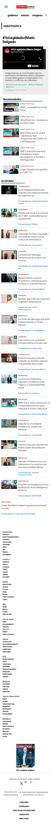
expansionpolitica (25, 782)
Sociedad (6, 577)
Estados (5, 572)
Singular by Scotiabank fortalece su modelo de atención (29, 426)
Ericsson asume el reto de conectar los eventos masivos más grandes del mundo (33, 361)
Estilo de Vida (7, 734)
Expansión (7, 532)
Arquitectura (7, 649)
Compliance (24, 806)
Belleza (5, 594)
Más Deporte (7, 709)
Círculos (5, 589)
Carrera (22, 251)
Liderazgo (6, 686)
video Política (27, 104)
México (5, 564)
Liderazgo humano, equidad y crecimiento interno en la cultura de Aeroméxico (33, 236)
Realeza (5, 587)
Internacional (7, 542)
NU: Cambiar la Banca (25, 770)
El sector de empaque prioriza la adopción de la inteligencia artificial (33, 487)
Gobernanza (7, 664)
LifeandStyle (7, 554)
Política (6, 559)
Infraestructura (7, 646)
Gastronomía (7, 721)
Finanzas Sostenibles (9, 669)
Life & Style (8, 619)
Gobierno (6, 562)
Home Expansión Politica (11, 537)
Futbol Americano (8, 704)
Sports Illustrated (11, 696)
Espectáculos (7, 584)
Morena (11, 87)
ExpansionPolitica (31, 782)
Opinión (5, 574)
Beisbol (5, 701)
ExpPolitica (20, 782)
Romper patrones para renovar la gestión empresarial (33, 300)
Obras (5, 547)
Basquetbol (6, 706)
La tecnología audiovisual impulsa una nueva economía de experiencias (33, 192)
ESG (4, 549)
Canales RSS (24, 814)
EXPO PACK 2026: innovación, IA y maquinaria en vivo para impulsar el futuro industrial (34, 405)
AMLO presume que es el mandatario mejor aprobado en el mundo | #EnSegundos (32, 155)
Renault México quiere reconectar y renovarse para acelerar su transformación (32, 280)
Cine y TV (6, 629)
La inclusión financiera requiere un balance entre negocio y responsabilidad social (31, 383)
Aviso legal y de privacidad (24, 810)
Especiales (6, 691)
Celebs (5, 612)
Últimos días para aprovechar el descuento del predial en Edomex (33, 447)
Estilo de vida (7, 614)
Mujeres (5, 552)
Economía (23, 209)
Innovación (6, 671)
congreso (37, 15)
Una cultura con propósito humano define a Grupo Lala (32, 341)
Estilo (4, 621)
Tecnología (24, 186)
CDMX (5, 569)
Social (5, 661)
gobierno (13, 15)
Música (5, 631)
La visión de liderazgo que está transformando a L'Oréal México (33, 322)
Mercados (6, 502)
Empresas (22, 230)
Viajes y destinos (8, 726)
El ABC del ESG (7, 674)
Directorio (24, 818)
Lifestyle (5, 711)
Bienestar (6, 731)
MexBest (7, 719)
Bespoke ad (23, 274)
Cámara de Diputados (17, 84)
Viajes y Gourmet (8, 597)
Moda (5, 592)
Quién (5, 582)
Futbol (5, 699)
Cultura (5, 599)
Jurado (5, 736)
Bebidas (5, 724)
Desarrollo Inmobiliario (10, 644)
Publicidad (24, 802)
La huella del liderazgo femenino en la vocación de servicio (32, 257)
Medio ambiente (8, 659)
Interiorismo (7, 651)
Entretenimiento (8, 624)
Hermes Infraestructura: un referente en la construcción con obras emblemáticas (32, 464)
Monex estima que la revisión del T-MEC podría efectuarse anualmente (33, 216)
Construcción (7, 641)
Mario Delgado (36, 84)
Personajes (6, 729)
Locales (22, 441)
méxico (25, 15)
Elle (4, 604)
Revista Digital (7, 714)
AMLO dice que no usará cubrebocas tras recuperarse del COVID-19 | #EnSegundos (33, 137)
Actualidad (6, 684)
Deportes (6, 626)
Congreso (6, 567)
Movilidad (6, 666)
